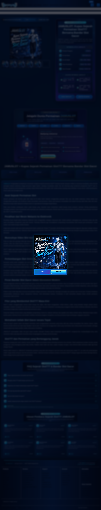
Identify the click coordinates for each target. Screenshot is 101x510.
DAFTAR (58, 271)
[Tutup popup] (65, 237)
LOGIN (42, 271)
